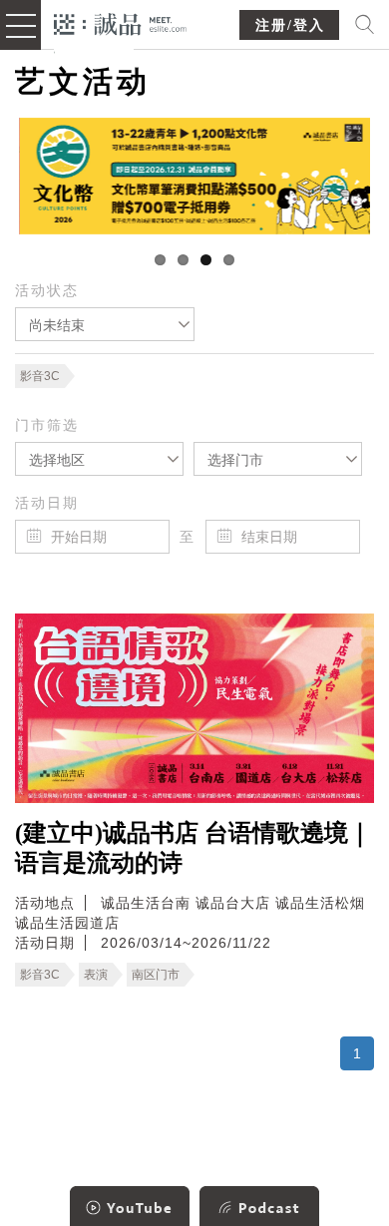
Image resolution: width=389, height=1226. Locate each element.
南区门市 (156, 975)
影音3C (40, 376)
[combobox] (104, 324)
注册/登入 (290, 25)
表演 (96, 975)
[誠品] (120, 22)
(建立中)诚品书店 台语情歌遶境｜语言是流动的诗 (193, 848)
